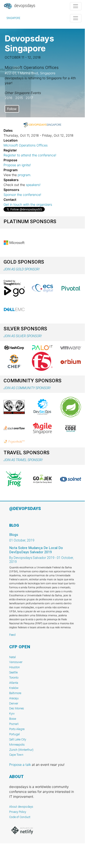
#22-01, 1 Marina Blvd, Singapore (30, 73)
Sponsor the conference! (22, 195)
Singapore (13, 18)
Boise (12, 718)
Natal (12, 657)
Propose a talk (20, 765)
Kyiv (12, 713)
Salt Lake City (17, 739)
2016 (8, 98)
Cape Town (16, 754)
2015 (19, 98)
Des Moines (16, 708)
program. (24, 175)
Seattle (13, 672)
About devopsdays (21, 806)
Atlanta (13, 682)
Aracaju (14, 698)
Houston (14, 667)
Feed (12, 635)
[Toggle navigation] (75, 6)
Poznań (14, 724)
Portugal (14, 734)
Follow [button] (11, 109)
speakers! (33, 185)
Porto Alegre (16, 729)
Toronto (13, 677)
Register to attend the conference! (30, 155)
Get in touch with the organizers (28, 204)
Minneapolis (17, 744)
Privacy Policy (17, 812)
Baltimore (15, 693)
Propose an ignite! (17, 165)
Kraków (14, 688)
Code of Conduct (19, 817)
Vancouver (15, 662)
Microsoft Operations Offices (26, 145)
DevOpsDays (24, 5)
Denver (13, 703)
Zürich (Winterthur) (21, 749)
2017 (29, 98)
